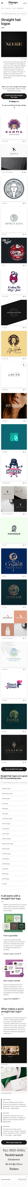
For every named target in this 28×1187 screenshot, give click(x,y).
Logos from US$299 (11, 999)
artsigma (5, 420)
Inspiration (8, 8)
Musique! (5, 451)
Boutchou (5, 669)
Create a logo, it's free (11, 954)
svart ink (5, 327)
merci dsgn (5, 141)
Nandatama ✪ (6, 483)
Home (3, 8)
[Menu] (2, 3)
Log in (25, 3)
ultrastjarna (24, 58)
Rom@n (5, 700)
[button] (26, 1176)
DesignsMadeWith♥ (6, 1093)
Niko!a (4, 545)
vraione (5, 576)
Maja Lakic (5, 389)
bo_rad (4, 234)
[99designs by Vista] (13, 3)
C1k (4, 265)
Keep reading (15, 1108)
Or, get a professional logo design (14, 105)
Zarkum (5, 203)
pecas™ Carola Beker (8, 172)
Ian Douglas (5, 1064)
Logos (14, 8)
